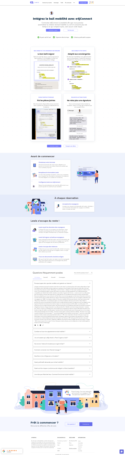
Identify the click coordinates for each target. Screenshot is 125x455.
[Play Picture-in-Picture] (56, 138)
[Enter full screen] (59, 138)
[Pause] (33, 138)
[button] (56, 2)
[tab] (37, 277)
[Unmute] (36, 138)
